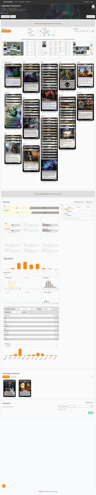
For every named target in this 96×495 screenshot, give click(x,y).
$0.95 (68, 150)
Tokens (54, 358)
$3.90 (37, 139)
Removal (41, 358)
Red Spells (8, 292)
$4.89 (32, 139)
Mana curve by (7, 272)
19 (59, 64)
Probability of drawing (10, 309)
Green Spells (27, 292)
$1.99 (9, 164)
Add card (4, 28)
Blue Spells (26, 277)
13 (37, 263)
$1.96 (14, 88)
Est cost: (11, 10)
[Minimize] (94, 28)
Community (21, 1)
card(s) (24, 312)
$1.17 (32, 93)
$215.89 (13, 129)
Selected (78, 207)
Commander (4, 359)
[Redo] (3, 65)
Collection (28, 1)
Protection (27, 359)
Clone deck (6, 16)
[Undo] (3, 63)
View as (30, 28)
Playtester (91, 16)
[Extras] (3, 69)
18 (25, 261)
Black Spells (46, 277)
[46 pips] (17, 208)
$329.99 (8, 129)
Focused (69, 207)
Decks (16, 1)
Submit (90, 412)
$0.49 (45, 181)
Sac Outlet (45, 359)
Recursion (36, 359)
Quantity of (7, 343)
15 (18, 262)
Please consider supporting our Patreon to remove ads (49, 23)
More (13, 16)
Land (19, 358)
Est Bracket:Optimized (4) (19, 9)
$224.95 (18, 129)
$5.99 (27, 139)
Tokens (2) (6, 376)
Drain (10, 358)
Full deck (87, 207)
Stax (50, 358)
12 (42, 353)
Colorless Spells (47, 292)
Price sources (44, 32)
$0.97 (18, 164)
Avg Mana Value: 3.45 (8, 258)
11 (31, 264)
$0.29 (86, 121)
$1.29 (9, 88)
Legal (10, 9)
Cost (5, 206)
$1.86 (37, 172)
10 (48, 280)
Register (87, 1)
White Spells (9, 277)
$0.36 (50, 181)
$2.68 (32, 172)
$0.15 (55, 181)
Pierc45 (93, 8)
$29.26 (55, 112)
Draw (14, 358)
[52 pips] (44, 208)
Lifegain (23, 358)
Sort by (29, 32)
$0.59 (81, 121)
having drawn (8, 312)
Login (91, 1)
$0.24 (86, 88)
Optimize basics (80, 202)
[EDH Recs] (3, 67)
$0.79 (37, 93)
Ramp (32, 358)
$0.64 (18, 88)
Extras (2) (13, 376)
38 (20, 348)
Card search (7, 31)
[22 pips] (17, 212)
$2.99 (27, 172)
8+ (56, 270)
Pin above (90, 202)
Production (6, 210)
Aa (92, 406)
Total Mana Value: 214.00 (8, 259)
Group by (44, 28)
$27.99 (45, 112)
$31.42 (50, 112)
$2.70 (14, 164)
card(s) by (39, 309)
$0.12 (68, 91)
